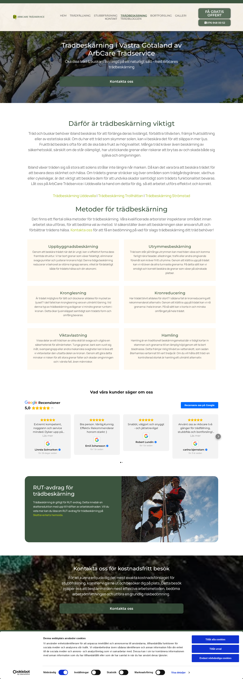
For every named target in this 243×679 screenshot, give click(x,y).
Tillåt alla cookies (215, 639)
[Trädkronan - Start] (28, 17)
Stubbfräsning (105, 15)
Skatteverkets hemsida (47, 515)
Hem (63, 15)
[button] (214, 13)
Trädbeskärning (134, 15)
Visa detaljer (178, 672)
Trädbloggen (131, 18)
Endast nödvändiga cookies (215, 658)
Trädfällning (80, 15)
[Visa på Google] (47, 443)
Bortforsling (161, 15)
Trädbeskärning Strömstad (167, 195)
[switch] (96, 672)
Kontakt (111, 18)
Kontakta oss (81, 229)
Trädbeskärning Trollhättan (120, 195)
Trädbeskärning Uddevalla (74, 195)
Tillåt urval (215, 648)
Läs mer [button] (47, 435)
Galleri (180, 15)
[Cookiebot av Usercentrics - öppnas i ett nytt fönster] (21, 672)
